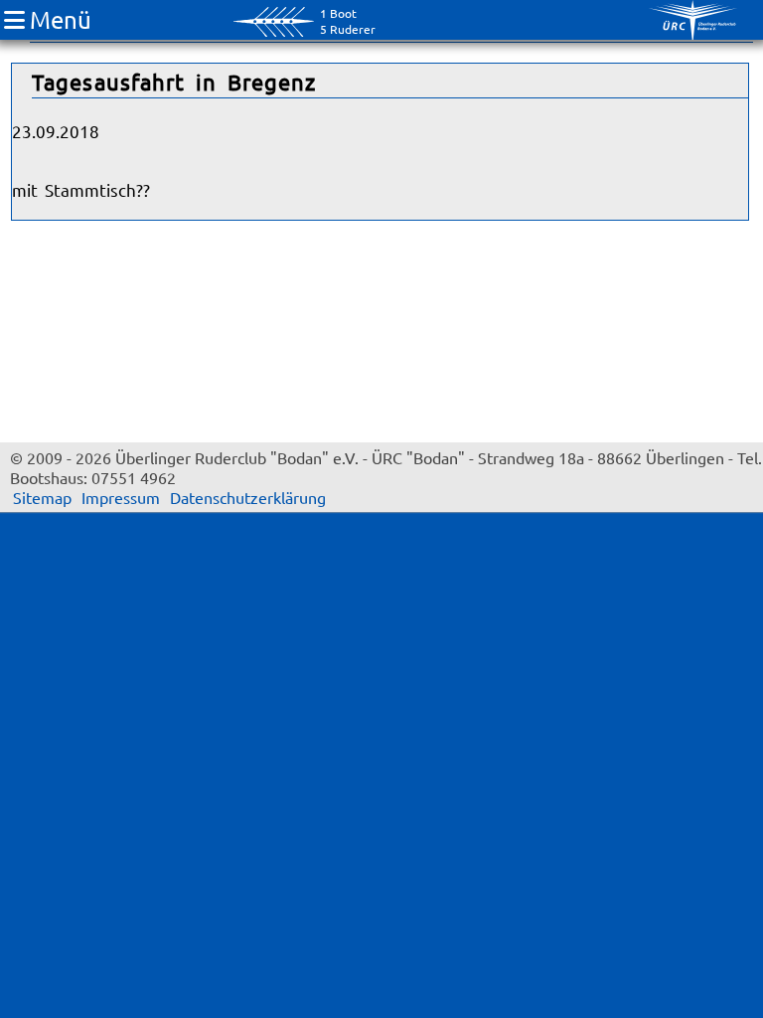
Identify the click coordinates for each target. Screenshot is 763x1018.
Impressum (120, 497)
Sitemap (42, 497)
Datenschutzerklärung (248, 497)
